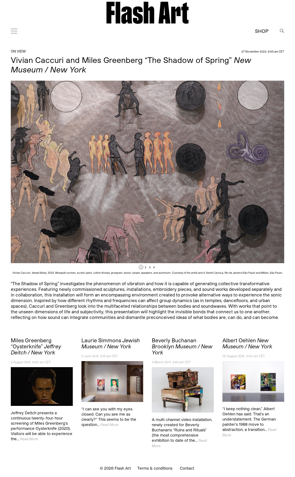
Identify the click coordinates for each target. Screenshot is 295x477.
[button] (216, 177)
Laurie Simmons (110, 343)
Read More (29, 439)
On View (18, 51)
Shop (261, 31)
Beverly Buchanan (182, 346)
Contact (187, 468)
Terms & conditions (154, 468)
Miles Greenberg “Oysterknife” (36, 346)
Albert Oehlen (247, 343)
